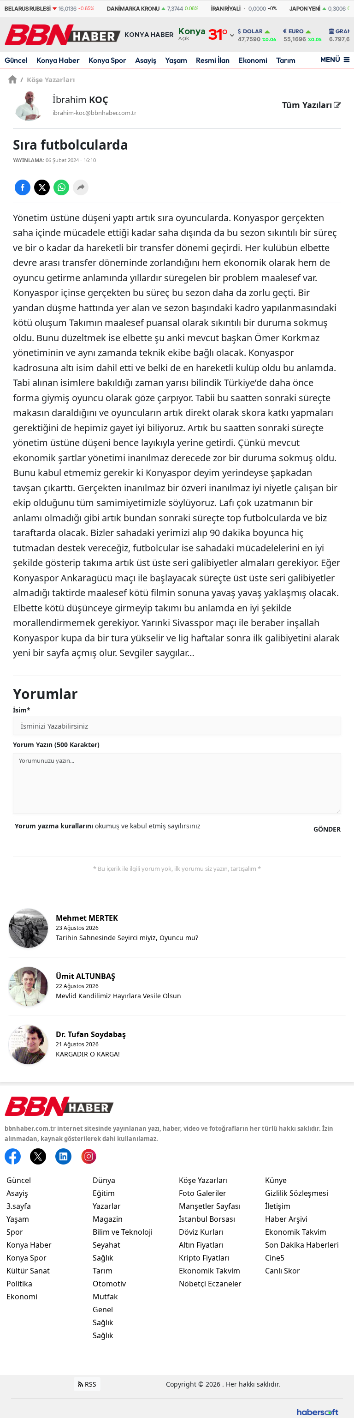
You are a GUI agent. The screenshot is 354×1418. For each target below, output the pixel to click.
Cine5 (274, 1258)
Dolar (253, 31)
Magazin (108, 1219)
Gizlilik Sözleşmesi (296, 1193)
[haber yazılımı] (317, 1411)
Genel (103, 1309)
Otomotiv (109, 1284)
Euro (296, 31)
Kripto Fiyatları (204, 1258)
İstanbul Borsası (207, 1219)
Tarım (285, 60)
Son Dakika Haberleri (302, 1245)
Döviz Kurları (201, 1232)
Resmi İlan (213, 60)
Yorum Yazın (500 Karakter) (56, 744)
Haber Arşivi (286, 1219)
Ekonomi (252, 60)
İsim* (21, 710)
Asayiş (145, 60)
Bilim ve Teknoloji (123, 1232)
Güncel (16, 60)
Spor (14, 1232)
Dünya (104, 1180)
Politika (19, 1284)
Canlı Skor (282, 1271)
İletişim (277, 1206)
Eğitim (104, 1193)
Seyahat (106, 1245)
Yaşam (176, 60)
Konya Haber (58, 60)
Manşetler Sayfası (210, 1206)
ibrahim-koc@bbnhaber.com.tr (94, 113)
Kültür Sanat (28, 1271)
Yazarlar (107, 1206)
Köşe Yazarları (47, 79)
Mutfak (105, 1296)
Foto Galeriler (202, 1193)
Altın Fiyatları (201, 1245)
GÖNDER (327, 829)
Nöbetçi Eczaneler (210, 1284)
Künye (276, 1180)
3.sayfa (18, 1206)
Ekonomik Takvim (209, 1271)
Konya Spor (107, 60)
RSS (89, 1384)
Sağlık (103, 1258)
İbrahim (80, 99)
